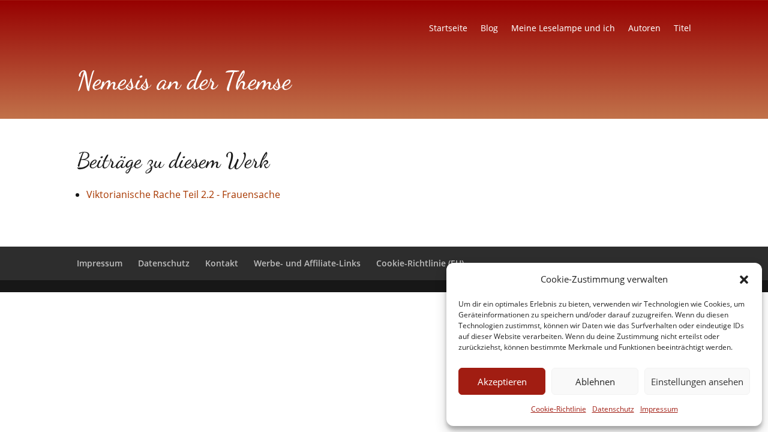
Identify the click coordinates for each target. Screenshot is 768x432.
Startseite (448, 29)
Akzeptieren (502, 382)
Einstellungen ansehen (697, 382)
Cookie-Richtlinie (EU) (420, 263)
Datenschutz (613, 409)
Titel (682, 29)
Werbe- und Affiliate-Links (307, 263)
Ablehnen (595, 382)
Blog (489, 29)
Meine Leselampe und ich (563, 29)
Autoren (644, 29)
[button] (744, 280)
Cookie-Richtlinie (558, 409)
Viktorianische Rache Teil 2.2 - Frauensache (183, 194)
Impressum (659, 409)
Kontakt (221, 263)
